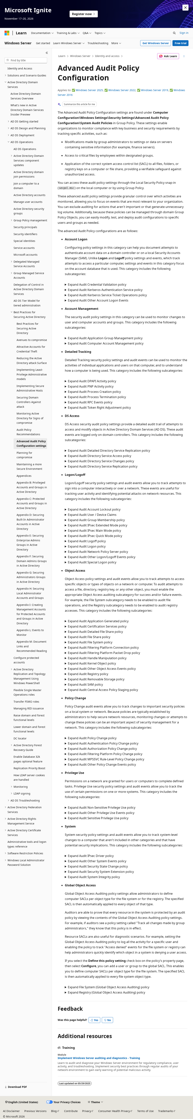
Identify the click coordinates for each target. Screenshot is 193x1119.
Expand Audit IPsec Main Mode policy (94, 530)
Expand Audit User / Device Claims (92, 515)
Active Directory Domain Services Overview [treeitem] (26, 96)
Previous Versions (35, 1111)
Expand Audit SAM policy (85, 684)
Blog (54, 1111)
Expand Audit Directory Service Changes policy (101, 461)
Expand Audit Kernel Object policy (92, 663)
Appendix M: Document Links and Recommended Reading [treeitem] (32, 646)
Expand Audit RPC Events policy (90, 402)
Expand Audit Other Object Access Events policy (102, 669)
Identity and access (107, 56)
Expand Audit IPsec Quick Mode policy (95, 536)
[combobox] (26, 60)
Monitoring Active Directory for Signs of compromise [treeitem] (30, 418)
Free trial (180, 43)
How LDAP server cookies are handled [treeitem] (29, 777)
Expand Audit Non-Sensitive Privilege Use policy (101, 807)
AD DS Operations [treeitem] (25, 149)
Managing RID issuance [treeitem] (29, 708)
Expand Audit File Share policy (89, 637)
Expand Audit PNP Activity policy (90, 386)
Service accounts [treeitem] (24, 248)
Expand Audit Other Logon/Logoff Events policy (101, 557)
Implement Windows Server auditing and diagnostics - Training (99, 1058)
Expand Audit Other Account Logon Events (98, 300)
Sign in (184, 33)
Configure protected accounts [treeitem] (26, 660)
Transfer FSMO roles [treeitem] (26, 701)
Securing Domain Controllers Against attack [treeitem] (29, 402)
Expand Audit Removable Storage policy (96, 679)
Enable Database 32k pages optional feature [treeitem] (28, 759)
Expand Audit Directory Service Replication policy (102, 466)
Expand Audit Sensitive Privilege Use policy (98, 818)
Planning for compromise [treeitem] (24, 455)
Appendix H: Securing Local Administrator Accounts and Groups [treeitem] (30, 593)
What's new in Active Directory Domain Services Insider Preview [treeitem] (27, 109)
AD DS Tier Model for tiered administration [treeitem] (27, 303)
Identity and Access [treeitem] (20, 68)
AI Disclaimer (11, 1111)
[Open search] (174, 33)
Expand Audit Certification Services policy (97, 626)
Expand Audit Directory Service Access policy (99, 456)
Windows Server (80, 56)
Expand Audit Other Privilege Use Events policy (101, 813)
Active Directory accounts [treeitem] (29, 195)
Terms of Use (145, 1111)
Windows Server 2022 (122, 90)
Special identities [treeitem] (24, 241)
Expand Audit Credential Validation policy (97, 284)
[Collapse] (47, 53)
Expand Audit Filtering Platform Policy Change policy (105, 754)
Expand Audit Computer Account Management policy (105, 343)
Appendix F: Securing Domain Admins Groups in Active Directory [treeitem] (32, 561)
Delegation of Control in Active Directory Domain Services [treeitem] (29, 289)
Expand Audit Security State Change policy (98, 866)
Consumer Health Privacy (114, 1111)
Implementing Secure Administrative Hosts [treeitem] (30, 388)
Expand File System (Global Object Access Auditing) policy (108, 987)
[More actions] (184, 56)
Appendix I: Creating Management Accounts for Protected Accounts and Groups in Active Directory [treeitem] (31, 614)
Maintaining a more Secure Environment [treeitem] (29, 466)
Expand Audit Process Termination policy (97, 397)
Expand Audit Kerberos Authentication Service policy (105, 290)
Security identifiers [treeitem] (25, 234)
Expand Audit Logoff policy (87, 541)
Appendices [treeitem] (24, 476)
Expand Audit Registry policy (88, 674)
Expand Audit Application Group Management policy (105, 338)
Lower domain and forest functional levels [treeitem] (29, 729)
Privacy (86, 1111)
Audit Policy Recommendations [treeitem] (28, 432)
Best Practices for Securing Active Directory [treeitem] (27, 328)
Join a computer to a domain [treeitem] (26, 186)
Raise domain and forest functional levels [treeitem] (29, 718)
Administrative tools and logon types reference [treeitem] (27, 844)
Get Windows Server (155, 43)
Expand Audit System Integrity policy (94, 877)
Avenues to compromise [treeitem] (32, 340)
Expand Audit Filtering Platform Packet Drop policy (104, 653)
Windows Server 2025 (89, 90)
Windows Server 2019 (154, 90)
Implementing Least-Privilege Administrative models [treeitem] (32, 374)
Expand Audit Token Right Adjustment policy (99, 407)
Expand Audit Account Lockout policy (94, 509)
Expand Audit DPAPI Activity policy (92, 381)
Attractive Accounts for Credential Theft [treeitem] (31, 349)
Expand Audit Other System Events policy (97, 861)
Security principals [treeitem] (25, 227)
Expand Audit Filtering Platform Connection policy (103, 647)
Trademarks (165, 1111)
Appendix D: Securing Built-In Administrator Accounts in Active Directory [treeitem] (30, 522)
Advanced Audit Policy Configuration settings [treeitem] (31, 443)
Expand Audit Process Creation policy (94, 392)
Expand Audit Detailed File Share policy (95, 632)
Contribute (71, 1111)
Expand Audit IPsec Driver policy (91, 856)
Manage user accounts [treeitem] (28, 202)
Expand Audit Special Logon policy (92, 562)
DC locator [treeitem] (20, 738)
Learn (61, 56)
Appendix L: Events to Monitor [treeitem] (30, 632)
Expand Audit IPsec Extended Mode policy (97, 525)
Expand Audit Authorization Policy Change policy (102, 749)
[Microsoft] (7, 33)
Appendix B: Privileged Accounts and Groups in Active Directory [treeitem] (32, 487)
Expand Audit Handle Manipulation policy (97, 658)
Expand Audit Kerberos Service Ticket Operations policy (107, 295)
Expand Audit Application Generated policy (98, 621)
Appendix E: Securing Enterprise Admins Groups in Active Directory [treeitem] (30, 542)
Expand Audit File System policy (90, 642)
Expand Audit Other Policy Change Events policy (102, 764)
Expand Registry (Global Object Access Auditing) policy (106, 992)
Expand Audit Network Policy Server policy (98, 552)
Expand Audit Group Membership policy (96, 520)
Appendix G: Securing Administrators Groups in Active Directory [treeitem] (31, 577)
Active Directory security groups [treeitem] (29, 211)
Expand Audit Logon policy (87, 546)
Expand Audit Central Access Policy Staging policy (103, 690)
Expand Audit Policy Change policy (92, 738)
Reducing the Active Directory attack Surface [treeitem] (32, 360)
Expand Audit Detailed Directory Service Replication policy (109, 450)
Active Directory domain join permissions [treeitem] (29, 174)
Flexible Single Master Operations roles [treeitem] (27, 692)
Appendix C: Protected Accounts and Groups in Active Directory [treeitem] (32, 503)
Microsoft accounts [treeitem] (26, 254)
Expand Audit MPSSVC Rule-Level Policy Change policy (106, 759)
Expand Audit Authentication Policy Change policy (103, 743)
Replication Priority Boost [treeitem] (29, 768)
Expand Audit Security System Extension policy (101, 872)
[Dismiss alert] (185, 8)
